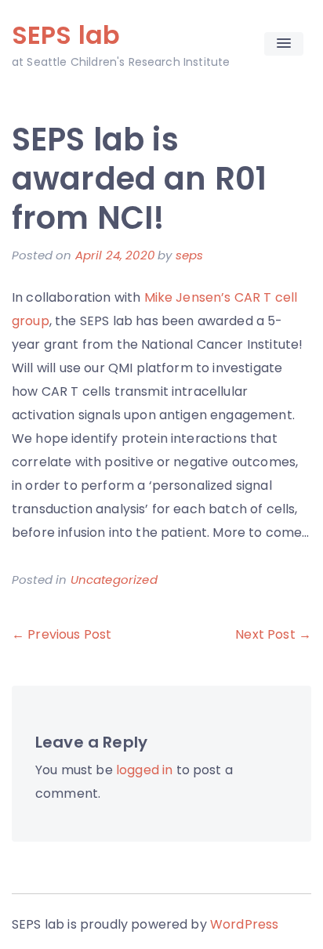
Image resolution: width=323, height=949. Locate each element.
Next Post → (273, 634)
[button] (283, 44)
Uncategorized (114, 579)
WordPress (244, 924)
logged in (144, 770)
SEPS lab (66, 35)
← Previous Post (61, 634)
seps (190, 255)
